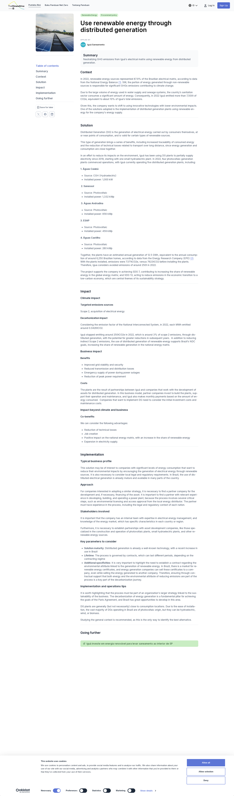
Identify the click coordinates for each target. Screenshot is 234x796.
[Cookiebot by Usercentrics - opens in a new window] (23, 791)
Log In (210, 5)
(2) (191, 258)
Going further (44, 98)
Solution (41, 82)
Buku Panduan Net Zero (56, 5)
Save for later (46, 107)
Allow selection (206, 771)
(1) (119, 82)
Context (41, 76)
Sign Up (224, 5)
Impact (40, 87)
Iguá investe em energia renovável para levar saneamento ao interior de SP (130, 643)
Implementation (46, 93)
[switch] (83, 790)
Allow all (206, 762)
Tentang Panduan (80, 5)
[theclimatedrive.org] (16, 5)
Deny (206, 780)
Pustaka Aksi (34, 5)
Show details (146, 791)
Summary (42, 71)
